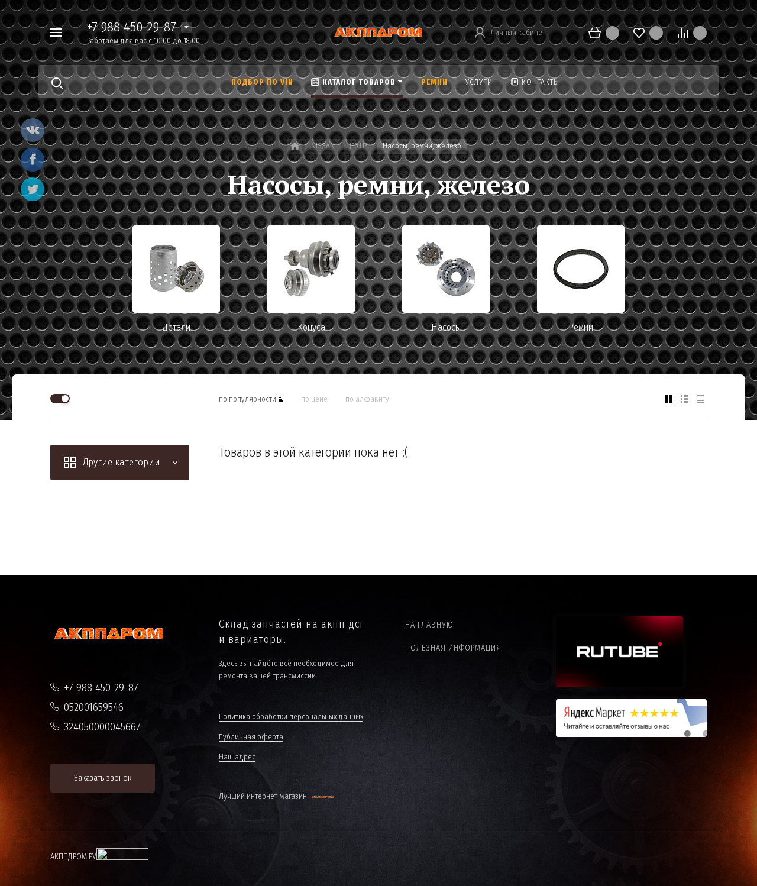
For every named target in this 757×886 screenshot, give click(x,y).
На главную (429, 625)
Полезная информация (453, 648)
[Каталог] (294, 146)
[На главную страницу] (378, 31)
